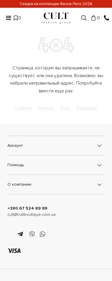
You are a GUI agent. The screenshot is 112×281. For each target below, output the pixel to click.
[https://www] (10, 234)
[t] (21, 234)
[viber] (32, 234)
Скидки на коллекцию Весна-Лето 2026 (56, 3)
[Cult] (56, 18)
